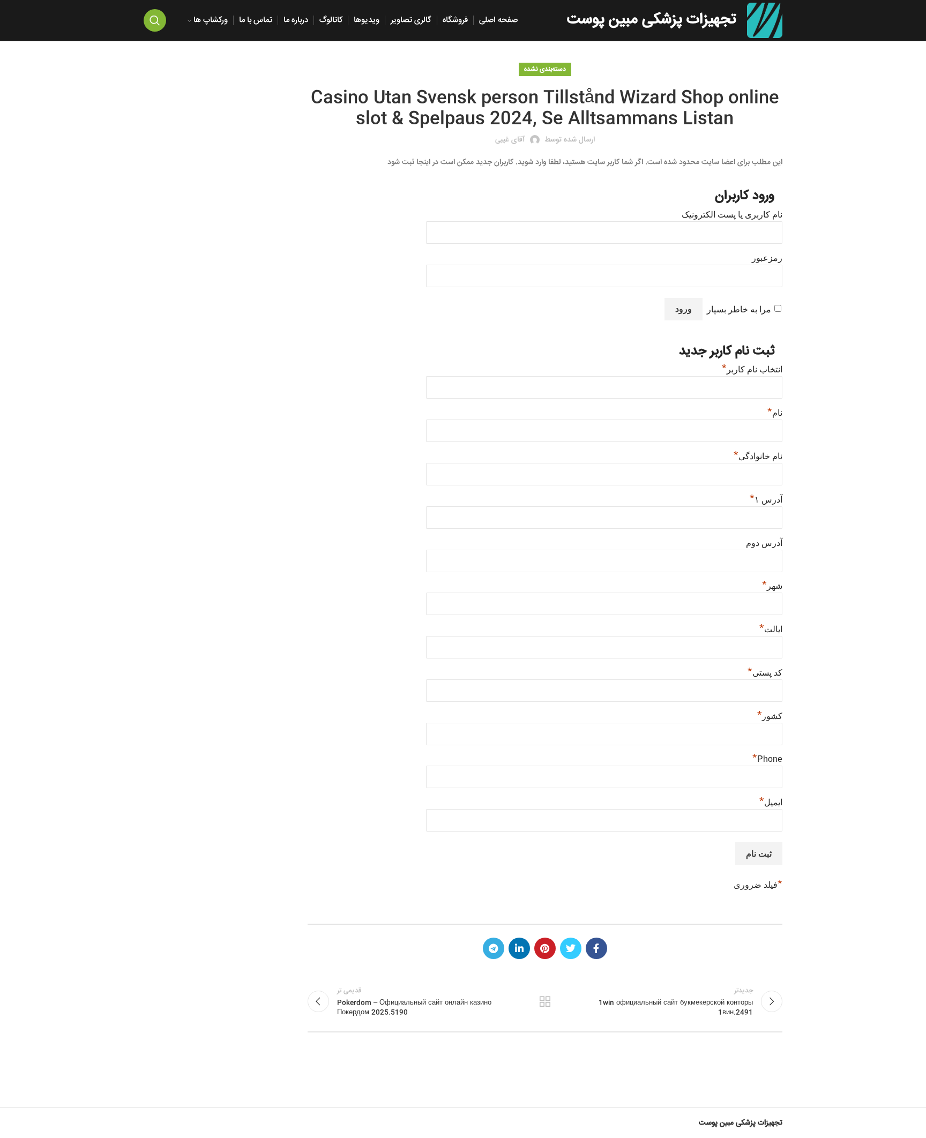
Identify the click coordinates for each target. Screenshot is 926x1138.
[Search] (154, 20)
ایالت (770, 629)
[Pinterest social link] (545, 948)
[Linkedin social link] (519, 948)
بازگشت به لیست (545, 1001)
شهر (772, 585)
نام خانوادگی (758, 456)
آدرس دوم (764, 543)
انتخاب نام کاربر (752, 369)
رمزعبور (767, 258)
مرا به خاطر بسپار (739, 309)
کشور (769, 716)
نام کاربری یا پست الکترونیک (732, 214)
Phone (767, 758)
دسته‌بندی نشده (545, 69)
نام (774, 412)
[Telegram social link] (493, 948)
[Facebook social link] (596, 948)
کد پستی (765, 672)
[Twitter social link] (570, 948)
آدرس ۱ (766, 499)
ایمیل (770, 802)
